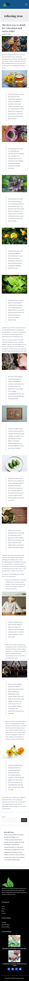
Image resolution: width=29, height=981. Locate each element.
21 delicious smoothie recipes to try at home (14, 964)
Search (4, 817)
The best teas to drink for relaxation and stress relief (14, 28)
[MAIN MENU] (26, 4)
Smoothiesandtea (19, 978)
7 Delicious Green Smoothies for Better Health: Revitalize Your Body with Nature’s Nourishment (14, 842)
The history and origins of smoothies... (14, 948)
